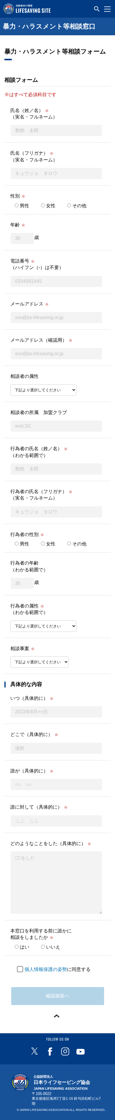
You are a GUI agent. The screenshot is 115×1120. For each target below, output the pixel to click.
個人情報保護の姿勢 (45, 969)
